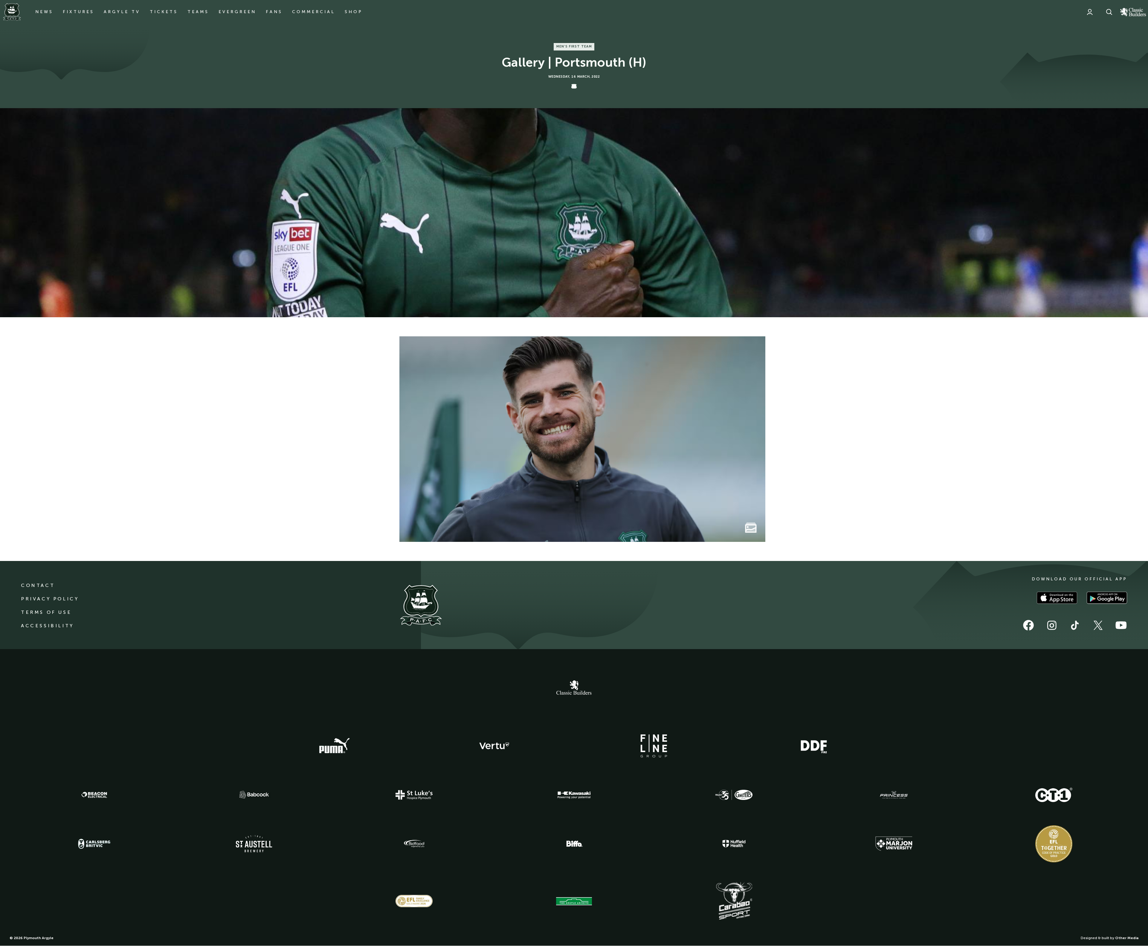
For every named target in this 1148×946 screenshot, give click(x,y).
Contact (38, 585)
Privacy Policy (50, 599)
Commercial (313, 11)
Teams (198, 11)
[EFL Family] (414, 901)
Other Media (1126, 938)
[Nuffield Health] (733, 843)
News (44, 11)
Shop (354, 11)
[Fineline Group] (653, 745)
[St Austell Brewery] (254, 844)
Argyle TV (122, 11)
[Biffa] (574, 843)
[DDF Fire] (813, 745)
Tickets (164, 11)
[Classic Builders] (574, 688)
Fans (274, 11)
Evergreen (237, 11)
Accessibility (47, 625)
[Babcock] (254, 794)
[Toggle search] (1109, 12)
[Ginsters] (733, 795)
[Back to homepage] (12, 12)
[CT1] (1053, 795)
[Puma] (334, 745)
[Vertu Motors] (494, 746)
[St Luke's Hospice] (414, 795)
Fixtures (78, 11)
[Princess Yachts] (893, 795)
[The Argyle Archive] (574, 901)
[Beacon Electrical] (94, 794)
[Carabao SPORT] (733, 901)
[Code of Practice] (1053, 843)
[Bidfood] (414, 843)
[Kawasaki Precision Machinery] (574, 794)
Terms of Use (46, 612)
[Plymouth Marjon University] (893, 843)
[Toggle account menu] (1089, 12)
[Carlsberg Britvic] (94, 843)
